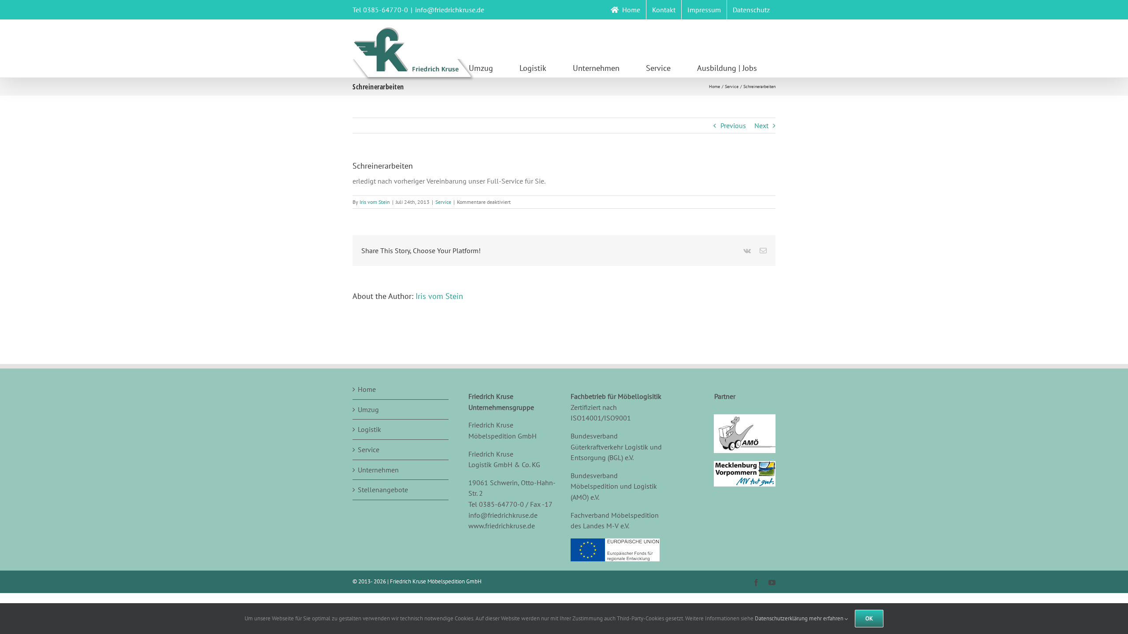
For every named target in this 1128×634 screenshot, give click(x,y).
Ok (869, 618)
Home (367, 389)
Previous (733, 125)
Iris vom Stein (375, 202)
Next (761, 125)
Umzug (368, 409)
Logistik (369, 429)
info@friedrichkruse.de (449, 9)
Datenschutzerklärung (781, 618)
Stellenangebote (383, 489)
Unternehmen (378, 469)
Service (443, 202)
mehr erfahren (827, 618)
